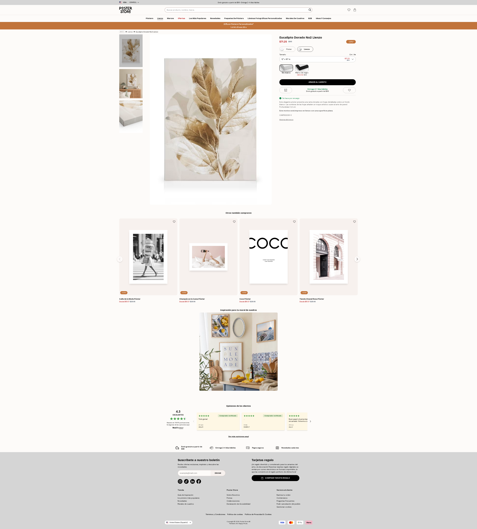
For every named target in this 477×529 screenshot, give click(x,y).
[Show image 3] (131, 116)
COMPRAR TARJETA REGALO (277, 478)
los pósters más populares (188, 498)
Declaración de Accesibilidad (238, 504)
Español (133, 2)
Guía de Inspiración (185, 495)
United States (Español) (178, 522)
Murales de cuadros (186, 504)
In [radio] (355, 54)
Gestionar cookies (284, 507)
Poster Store (244, 521)
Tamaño (282, 54)
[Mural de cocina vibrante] (238, 352)
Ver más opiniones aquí (238, 436)
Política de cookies (235, 514)
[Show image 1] (131, 50)
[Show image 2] (131, 83)
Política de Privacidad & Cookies (258, 514)
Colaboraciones (233, 501)
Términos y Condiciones (215, 514)
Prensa (229, 498)
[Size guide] (285, 90)
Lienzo (130, 32)
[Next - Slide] (358, 70)
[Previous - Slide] (277, 70)
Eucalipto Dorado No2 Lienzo (147, 32)
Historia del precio (286, 120)
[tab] (349, 10)
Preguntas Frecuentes (285, 501)
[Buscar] (310, 9)
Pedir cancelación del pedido (288, 504)
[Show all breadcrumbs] (122, 32)
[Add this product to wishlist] (349, 90)
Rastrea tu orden (283, 495)
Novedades (182, 501)
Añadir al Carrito (317, 82)
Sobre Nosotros (233, 495)
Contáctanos (282, 498)
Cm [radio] (350, 54)
